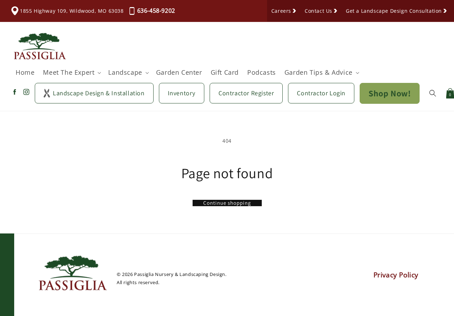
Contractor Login (321, 93)
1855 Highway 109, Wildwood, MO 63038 (72, 10)
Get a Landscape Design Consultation (394, 10)
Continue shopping (227, 203)
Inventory (181, 93)
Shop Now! (390, 93)
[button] (71, 72)
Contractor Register (246, 93)
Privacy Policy (396, 275)
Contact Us (318, 10)
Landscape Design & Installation (99, 93)
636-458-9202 (156, 11)
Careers (281, 10)
